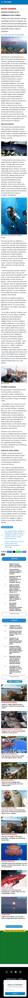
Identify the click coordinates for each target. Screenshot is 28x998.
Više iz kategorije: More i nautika (14, 926)
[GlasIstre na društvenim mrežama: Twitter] (12, 971)
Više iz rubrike (14, 681)
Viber (24, 551)
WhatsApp (19, 551)
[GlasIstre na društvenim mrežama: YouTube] (16, 971)
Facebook (10, 551)
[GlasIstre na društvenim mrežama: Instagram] (21, 971)
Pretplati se (15, 993)
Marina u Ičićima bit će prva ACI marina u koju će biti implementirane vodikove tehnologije (14, 544)
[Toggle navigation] (2, 2)
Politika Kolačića (11, 979)
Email (3, 554)
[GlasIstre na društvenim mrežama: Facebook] (7, 971)
